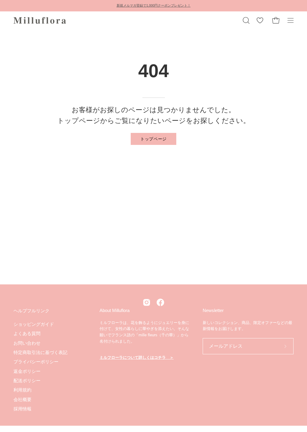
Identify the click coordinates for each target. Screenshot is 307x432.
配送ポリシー (26, 380)
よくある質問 (26, 333)
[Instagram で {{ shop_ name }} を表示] (146, 302)
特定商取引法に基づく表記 (40, 352)
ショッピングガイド (33, 324)
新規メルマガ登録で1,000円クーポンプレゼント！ (154, 5)
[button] (245, 20)
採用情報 (22, 408)
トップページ (153, 138)
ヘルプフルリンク (31, 310)
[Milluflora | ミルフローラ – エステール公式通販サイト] (40, 20)
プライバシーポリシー (35, 361)
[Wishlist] (260, 20)
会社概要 (22, 399)
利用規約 (22, 389)
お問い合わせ (26, 342)
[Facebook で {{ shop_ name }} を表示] (160, 302)
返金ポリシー (26, 371)
